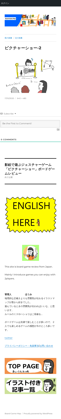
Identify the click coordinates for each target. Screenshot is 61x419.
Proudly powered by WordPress (38, 413)
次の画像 (18, 38)
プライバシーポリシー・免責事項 (22, 345)
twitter (8, 338)
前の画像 (8, 38)
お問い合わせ (46, 345)
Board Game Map (13, 413)
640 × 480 (21, 98)
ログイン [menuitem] (5, 3)
